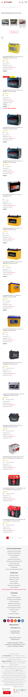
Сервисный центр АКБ (14, 605)
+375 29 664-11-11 (15, 628)
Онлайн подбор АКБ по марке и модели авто (14, 589)
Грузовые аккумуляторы (14, 553)
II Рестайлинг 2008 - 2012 (22, 26)
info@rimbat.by (15, 639)
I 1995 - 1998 (5, 25)
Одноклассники (15, 620)
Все (21, 537)
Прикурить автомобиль (14, 585)
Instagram (8, 620)
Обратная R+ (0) (11, 67)
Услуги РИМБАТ (14, 587)
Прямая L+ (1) (11, 100)
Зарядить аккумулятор (14, 603)
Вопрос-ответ (14, 581)
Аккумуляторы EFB (14, 563)
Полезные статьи (14, 609)
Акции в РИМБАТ (14, 583)
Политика (14, 611)
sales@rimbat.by (15, 633)
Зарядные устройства (14, 565)
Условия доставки (14, 577)
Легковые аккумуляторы (14, 551)
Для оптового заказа (15, 637)
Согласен (7, 692)
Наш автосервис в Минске (14, 607)
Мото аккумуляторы (14, 555)
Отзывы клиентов (14, 601)
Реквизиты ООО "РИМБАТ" (14, 597)
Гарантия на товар (14, 579)
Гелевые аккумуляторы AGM (14, 561)
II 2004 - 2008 (13, 25)
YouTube (11, 620)
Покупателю (14, 572)
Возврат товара (14, 575)
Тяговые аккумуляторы (14, 559)
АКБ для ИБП (14, 557)
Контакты (14, 595)
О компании (14, 593)
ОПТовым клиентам (14, 613)
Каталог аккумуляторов (14, 548)
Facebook (19, 620)
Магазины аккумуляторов (14, 599)
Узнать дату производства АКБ (14, 569)
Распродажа (14, 567)
